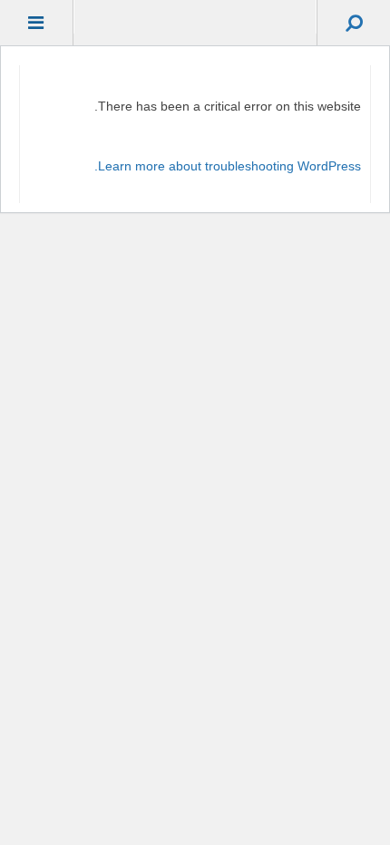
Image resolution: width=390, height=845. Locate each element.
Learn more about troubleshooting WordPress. (227, 166)
